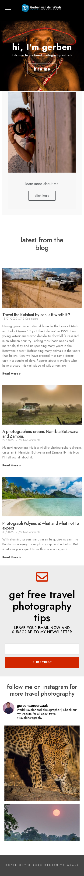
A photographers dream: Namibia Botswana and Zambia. (40, 434)
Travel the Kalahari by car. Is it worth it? (36, 315)
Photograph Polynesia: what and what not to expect (40, 525)
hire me (42, 69)
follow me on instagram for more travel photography (42, 690)
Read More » (11, 373)
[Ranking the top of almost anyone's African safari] (42, 763)
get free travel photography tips (42, 606)
